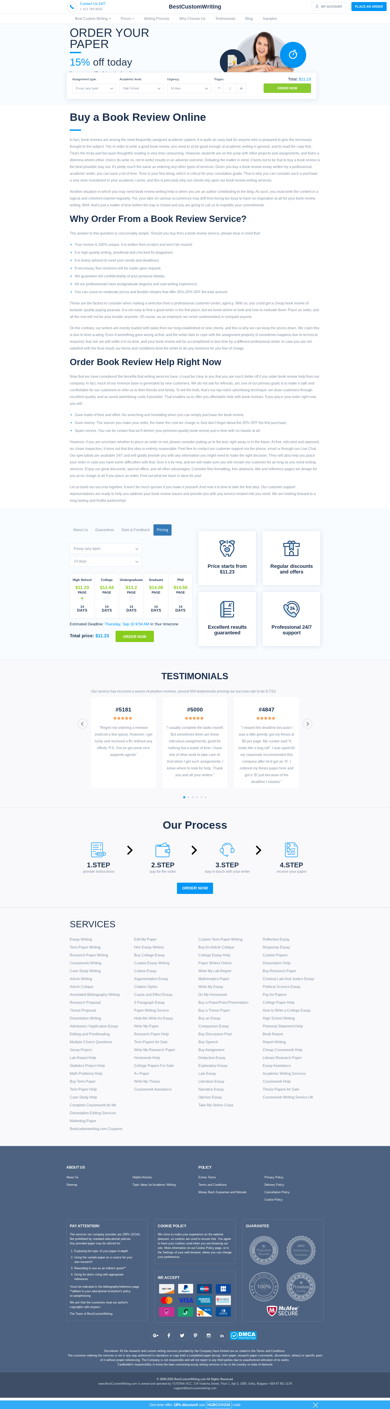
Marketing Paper (83, 1121)
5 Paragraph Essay (149, 1002)
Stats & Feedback (135, 530)
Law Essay (207, 1073)
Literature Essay (211, 1081)
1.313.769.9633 (91, 9)
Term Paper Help (83, 1089)
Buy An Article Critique (216, 947)
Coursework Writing (85, 963)
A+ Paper (141, 1073)
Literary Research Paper (282, 1058)
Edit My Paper (145, 939)
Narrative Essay (211, 1089)
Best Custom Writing (92, 19)
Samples (270, 19)
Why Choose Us (192, 19)
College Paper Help (279, 1002)
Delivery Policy (274, 1184)
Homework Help (147, 1058)
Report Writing (274, 1042)
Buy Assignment (211, 1050)
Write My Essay (210, 987)
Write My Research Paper (154, 1050)
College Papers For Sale (154, 1066)
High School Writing (279, 1018)
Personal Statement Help (283, 1026)
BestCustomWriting (195, 6)
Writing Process (156, 19)
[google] (156, 1336)
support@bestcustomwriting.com (195, 1388)
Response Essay (276, 947)
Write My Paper (146, 1026)
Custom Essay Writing (151, 963)
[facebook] (169, 1336)
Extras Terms (207, 1177)
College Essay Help (214, 955)
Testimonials (225, 19)
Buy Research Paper (279, 971)
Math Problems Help (86, 1073)
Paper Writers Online (215, 963)
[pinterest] (195, 1336)
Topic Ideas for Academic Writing (154, 1184)
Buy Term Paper (82, 1081)
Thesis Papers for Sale (281, 1089)
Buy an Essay (209, 1018)
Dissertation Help (276, 963)
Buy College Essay (149, 955)
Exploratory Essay (213, 1066)
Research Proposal (85, 1002)
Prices (126, 19)
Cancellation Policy (277, 1192)
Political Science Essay (281, 987)
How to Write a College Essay (287, 1010)
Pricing (162, 530)
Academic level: (131, 79)
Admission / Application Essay (94, 1026)
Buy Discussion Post (215, 1034)
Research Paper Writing (89, 955)
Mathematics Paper (213, 979)
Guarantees (104, 530)
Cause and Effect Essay (153, 995)
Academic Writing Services (284, 1073)
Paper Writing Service (151, 1010)
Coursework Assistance (153, 1089)
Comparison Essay (213, 1026)
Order (369, 6)
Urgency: (173, 79)
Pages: (219, 79)
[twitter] (182, 1336)
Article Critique (81, 987)
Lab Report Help (83, 1058)
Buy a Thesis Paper (214, 1010)
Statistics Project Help (87, 1066)
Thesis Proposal (83, 1010)
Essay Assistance (277, 1066)
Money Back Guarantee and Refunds (222, 1192)
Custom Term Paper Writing (220, 939)
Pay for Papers (274, 995)
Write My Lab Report (214, 971)
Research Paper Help (151, 1034)
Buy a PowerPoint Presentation (223, 1002)
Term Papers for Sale (151, 1042)
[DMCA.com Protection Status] (235, 1336)
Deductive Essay (211, 1058)
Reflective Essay (276, 939)
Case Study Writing (85, 971)
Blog (249, 19)
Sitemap (71, 1184)
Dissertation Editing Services (93, 1113)
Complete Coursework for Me (93, 1105)
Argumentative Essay (151, 979)
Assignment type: (84, 79)
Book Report (273, 1034)
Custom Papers (275, 955)
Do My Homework (212, 995)
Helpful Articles (142, 1177)
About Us (80, 530)
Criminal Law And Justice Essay (288, 979)
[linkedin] (222, 1336)
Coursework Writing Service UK (288, 1097)
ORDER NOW (287, 88)
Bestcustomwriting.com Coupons (96, 1129)
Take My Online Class (215, 1105)
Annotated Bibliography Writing (95, 995)
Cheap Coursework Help (282, 1050)
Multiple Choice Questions (91, 1042)
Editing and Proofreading (90, 1034)
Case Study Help (83, 1097)
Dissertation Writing (85, 1018)
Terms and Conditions (212, 1184)
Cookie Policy (274, 1199)
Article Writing (81, 979)
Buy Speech (208, 1042)
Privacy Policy (274, 1177)
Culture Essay (145, 971)
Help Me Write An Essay (153, 1018)
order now (195, 888)
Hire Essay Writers (149, 947)
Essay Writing (81, 939)
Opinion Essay (210, 1097)
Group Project (81, 1050)
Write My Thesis (147, 1081)
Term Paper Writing (85, 947)
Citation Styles (145, 987)
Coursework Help (277, 1081)
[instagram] (209, 1336)
